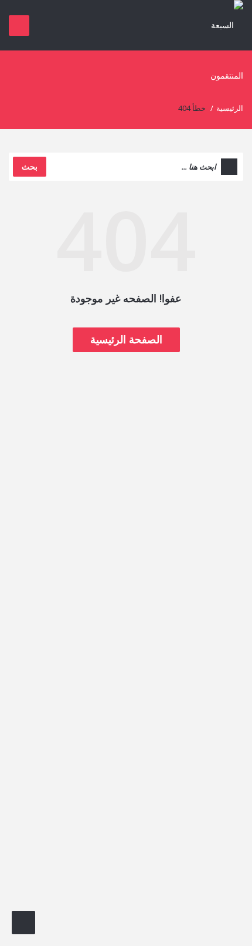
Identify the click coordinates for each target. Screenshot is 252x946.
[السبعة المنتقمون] (220, 49)
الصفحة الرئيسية (126, 339)
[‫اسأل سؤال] (23, 922)
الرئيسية (229, 108)
